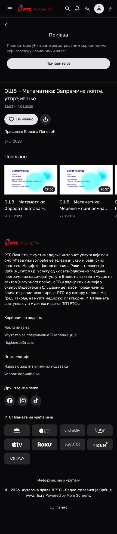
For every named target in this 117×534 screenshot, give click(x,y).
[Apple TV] (17, 444)
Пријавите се (59, 63)
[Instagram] (22, 400)
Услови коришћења (21, 374)
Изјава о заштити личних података (36, 366)
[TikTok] (35, 400)
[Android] (17, 430)
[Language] (87, 9)
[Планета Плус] (110, 8)
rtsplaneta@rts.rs (19, 342)
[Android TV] (72, 430)
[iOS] (45, 430)
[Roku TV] (45, 444)
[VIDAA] (17, 458)
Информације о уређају (58, 480)
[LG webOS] (72, 444)
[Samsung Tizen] (100, 444)
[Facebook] (9, 400)
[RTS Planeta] (34, 9)
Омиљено (24, 119)
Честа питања (17, 327)
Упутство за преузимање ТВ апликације (40, 335)
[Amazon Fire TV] (100, 430)
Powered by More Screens (67, 495)
